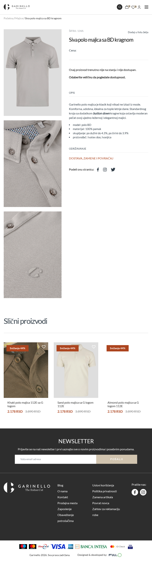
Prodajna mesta (67, 503)
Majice (19, 18)
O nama (62, 491)
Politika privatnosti (104, 491)
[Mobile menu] (146, 7)
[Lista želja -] (133, 7)
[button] (134, 31)
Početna (8, 18)
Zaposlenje (64, 509)
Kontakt (62, 497)
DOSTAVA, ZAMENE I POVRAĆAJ (91, 158)
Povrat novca (100, 503)
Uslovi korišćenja (103, 485)
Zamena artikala (102, 497)
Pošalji (116, 459)
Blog (60, 485)
